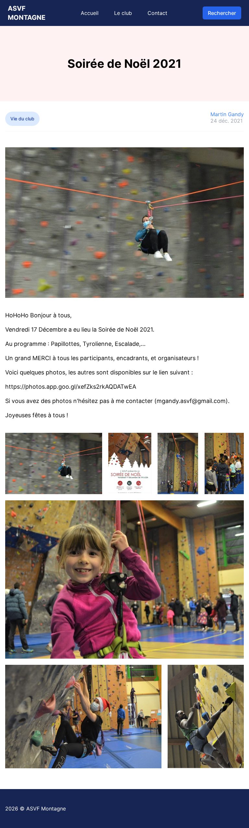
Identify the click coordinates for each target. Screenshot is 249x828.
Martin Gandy (227, 114)
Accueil (90, 13)
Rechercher (222, 13)
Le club (123, 13)
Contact (157, 13)
